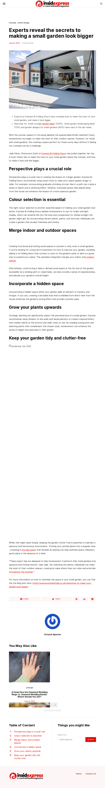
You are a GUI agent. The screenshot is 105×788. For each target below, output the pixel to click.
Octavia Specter (52, 634)
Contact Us (91, 773)
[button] (46, 710)
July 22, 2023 (14, 43)
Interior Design (23, 23)
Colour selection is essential (27, 735)
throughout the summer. (21, 572)
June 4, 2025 (29, 701)
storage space (29, 550)
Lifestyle (12, 23)
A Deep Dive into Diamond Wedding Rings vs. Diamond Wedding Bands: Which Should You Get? (30, 694)
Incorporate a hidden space (27, 747)
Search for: (62, 735)
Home (78, 773)
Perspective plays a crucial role (29, 731)
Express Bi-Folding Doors (53, 153)
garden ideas (48, 123)
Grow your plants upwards (27, 751)
